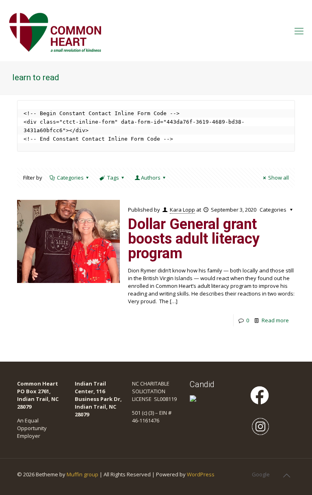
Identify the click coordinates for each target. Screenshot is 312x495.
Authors (150, 177)
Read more (275, 320)
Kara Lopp (182, 209)
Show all (278, 177)
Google (261, 474)
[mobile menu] (299, 30)
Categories (70, 177)
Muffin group (82, 474)
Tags (113, 177)
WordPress (200, 474)
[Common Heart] (55, 30)
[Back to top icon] (286, 475)
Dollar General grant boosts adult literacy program (194, 239)
